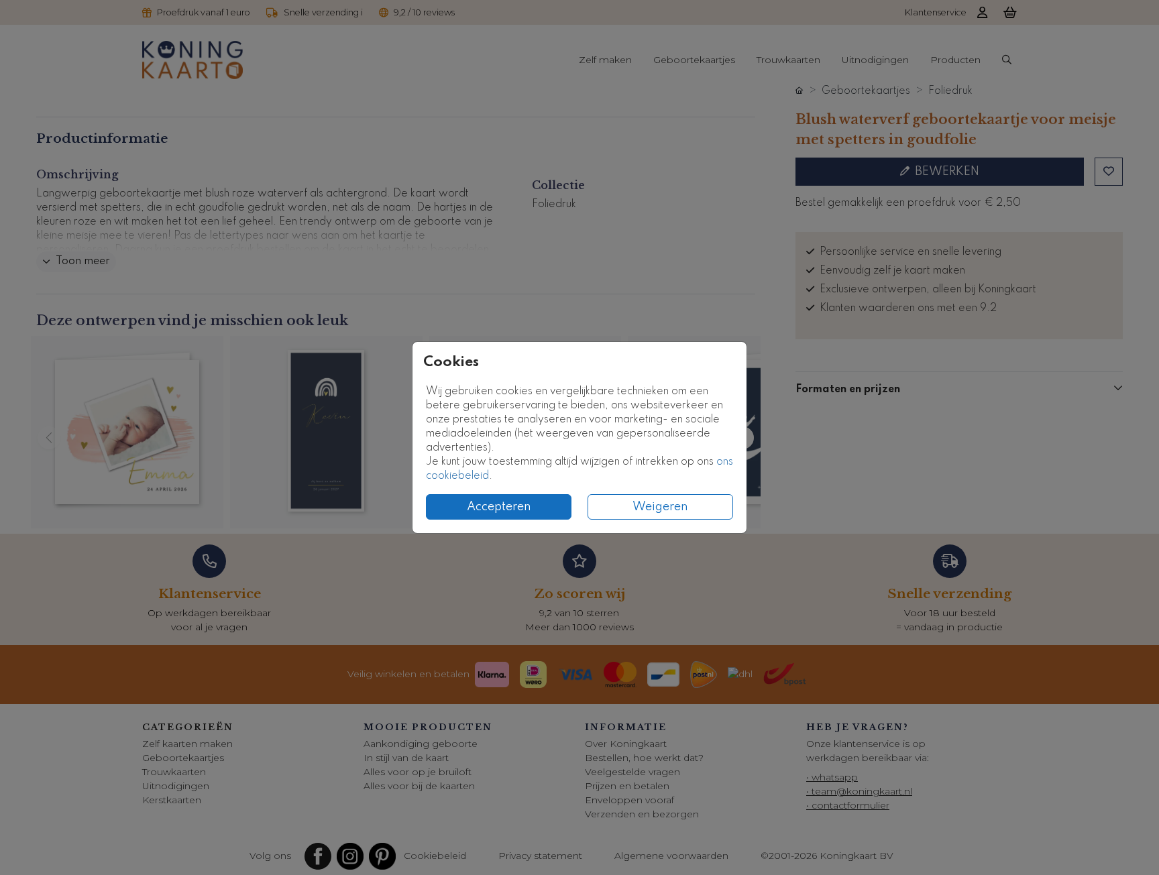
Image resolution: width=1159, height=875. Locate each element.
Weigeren (660, 507)
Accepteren (499, 507)
